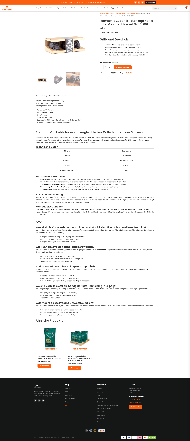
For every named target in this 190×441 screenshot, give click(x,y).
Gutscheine (100, 402)
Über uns (100, 392)
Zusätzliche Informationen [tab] (59, 96)
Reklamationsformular (104, 408)
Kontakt (99, 388)
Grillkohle (134, 13)
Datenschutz (101, 415)
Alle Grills (68, 388)
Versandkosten (102, 398)
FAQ (98, 395)
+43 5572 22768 (134, 399)
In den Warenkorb (122, 67)
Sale (66, 405)
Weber (67, 392)
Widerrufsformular (103, 412)
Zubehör (68, 402)
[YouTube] (142, 2)
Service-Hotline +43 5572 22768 (73, 2)
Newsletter (135, 406)
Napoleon (68, 395)
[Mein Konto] (181, 8)
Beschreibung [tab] (41, 96)
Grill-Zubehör (110, 13)
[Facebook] (135, 2)
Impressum (100, 418)
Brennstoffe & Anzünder (123, 13)
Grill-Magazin (151, 2)
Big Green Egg (70, 398)
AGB (98, 422)
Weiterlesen (44, 366)
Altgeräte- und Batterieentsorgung (108, 405)
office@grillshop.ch (135, 402)
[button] (91, 15)
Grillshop (102, 13)
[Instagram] (139, 2)
